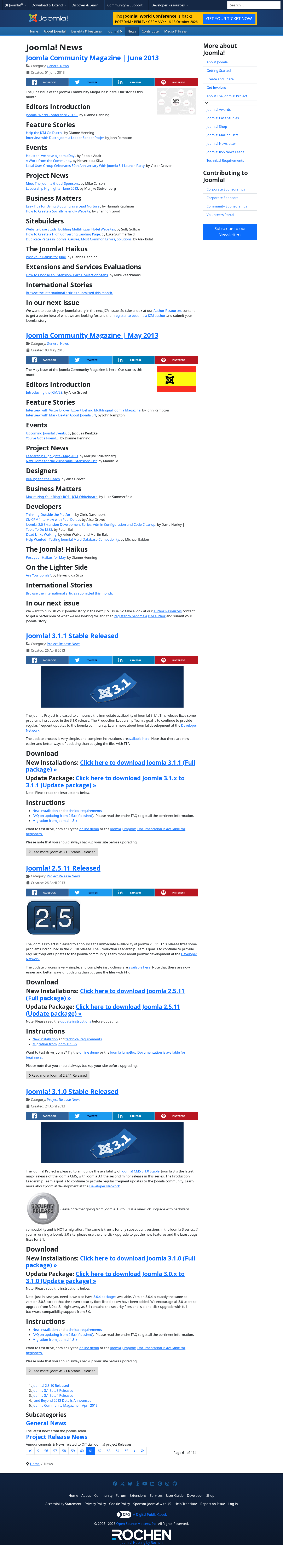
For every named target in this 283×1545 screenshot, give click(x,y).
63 (108, 1451)
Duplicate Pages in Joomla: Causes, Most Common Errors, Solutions (79, 239)
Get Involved (216, 87)
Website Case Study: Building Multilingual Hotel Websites (70, 229)
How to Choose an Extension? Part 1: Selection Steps (67, 275)
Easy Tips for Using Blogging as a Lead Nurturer (63, 206)
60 (82, 1451)
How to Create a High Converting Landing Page (63, 234)
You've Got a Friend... (42, 438)
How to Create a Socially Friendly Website (58, 211)
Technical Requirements (225, 160)
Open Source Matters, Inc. (136, 1523)
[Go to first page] (30, 1451)
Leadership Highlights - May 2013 (52, 456)
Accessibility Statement (63, 1504)
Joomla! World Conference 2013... (52, 115)
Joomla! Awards (219, 109)
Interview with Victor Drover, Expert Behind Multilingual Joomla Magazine (83, 410)
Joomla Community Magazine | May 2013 (92, 335)
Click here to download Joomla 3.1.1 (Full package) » (110, 766)
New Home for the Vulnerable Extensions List (61, 461)
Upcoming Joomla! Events (46, 433)
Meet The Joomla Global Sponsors (52, 183)
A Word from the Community (48, 160)
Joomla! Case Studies (223, 118)
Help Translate (185, 1504)
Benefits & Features (86, 31)
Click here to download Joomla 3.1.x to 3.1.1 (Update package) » (105, 781)
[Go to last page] (142, 1451)
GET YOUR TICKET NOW (229, 18)
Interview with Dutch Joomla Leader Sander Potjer (65, 137)
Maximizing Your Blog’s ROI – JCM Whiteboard (62, 496)
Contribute (150, 31)
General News (58, 66)
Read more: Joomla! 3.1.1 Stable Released (63, 852)
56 (46, 1451)
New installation (45, 810)
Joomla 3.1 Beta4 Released (53, 1395)
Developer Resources (168, 5)
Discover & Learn (85, 5)
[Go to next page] (134, 1451)
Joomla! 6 (115, 31)
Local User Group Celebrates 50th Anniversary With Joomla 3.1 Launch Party (85, 165)
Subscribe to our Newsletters (230, 232)
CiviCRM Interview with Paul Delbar (53, 519)
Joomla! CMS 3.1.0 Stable (140, 1171)
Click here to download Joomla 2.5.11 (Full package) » (105, 994)
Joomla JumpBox (123, 829)
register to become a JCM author (140, 315)
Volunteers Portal (220, 214)
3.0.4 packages (104, 1296)
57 (55, 1451)
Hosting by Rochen (142, 1542)
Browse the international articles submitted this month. (69, 293)
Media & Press (175, 31)
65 (126, 1451)
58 (64, 1451)
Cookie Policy (119, 1504)
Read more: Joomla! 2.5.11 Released (59, 1075)
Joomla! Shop (217, 126)
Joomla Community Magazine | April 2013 (65, 1405)
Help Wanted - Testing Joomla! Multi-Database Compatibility (72, 539)
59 (73, 1451)
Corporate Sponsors (222, 197)
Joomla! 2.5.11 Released (63, 868)
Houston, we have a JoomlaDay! (50, 155)
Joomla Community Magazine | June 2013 (92, 57)
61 (91, 1451)
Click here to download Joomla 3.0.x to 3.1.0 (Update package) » (105, 1277)
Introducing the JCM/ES (44, 392)
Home (33, 31)
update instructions (75, 1021)
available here (139, 738)
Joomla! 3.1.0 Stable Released (72, 1091)
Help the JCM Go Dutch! (44, 132)
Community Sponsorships (227, 206)
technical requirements (83, 810)
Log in (233, 1504)
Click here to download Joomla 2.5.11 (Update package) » (103, 1010)
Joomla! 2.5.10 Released (51, 1385)
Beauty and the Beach (43, 479)
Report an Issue (212, 1504)
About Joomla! (55, 31)
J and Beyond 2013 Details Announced (62, 1400)
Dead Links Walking (41, 534)
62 (100, 1451)
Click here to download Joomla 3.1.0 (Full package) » (110, 1261)
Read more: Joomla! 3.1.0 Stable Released (63, 1371)
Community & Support (125, 5)
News (131, 31)
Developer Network (104, 1186)
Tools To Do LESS (39, 529)
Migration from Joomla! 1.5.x (55, 820)
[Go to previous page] (38, 1451)
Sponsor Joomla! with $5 (152, 1504)
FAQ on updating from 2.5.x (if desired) (63, 815)
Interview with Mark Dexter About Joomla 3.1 (61, 415)
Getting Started (219, 70)
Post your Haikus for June (46, 257)
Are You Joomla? (38, 575)
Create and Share (220, 79)
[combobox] (254, 5)
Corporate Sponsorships (226, 189)
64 (117, 1451)
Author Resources (168, 310)
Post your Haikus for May (45, 557)
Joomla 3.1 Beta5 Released (53, 1390)
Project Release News (63, 644)
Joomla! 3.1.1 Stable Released (72, 635)
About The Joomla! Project (227, 96)
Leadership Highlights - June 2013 (52, 188)
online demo (89, 829)
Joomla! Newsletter (221, 143)
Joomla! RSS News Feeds (225, 152)
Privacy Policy (95, 1504)
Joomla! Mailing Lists (222, 135)
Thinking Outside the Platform (50, 514)
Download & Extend (48, 5)
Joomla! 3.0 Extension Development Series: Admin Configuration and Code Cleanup (90, 524)
